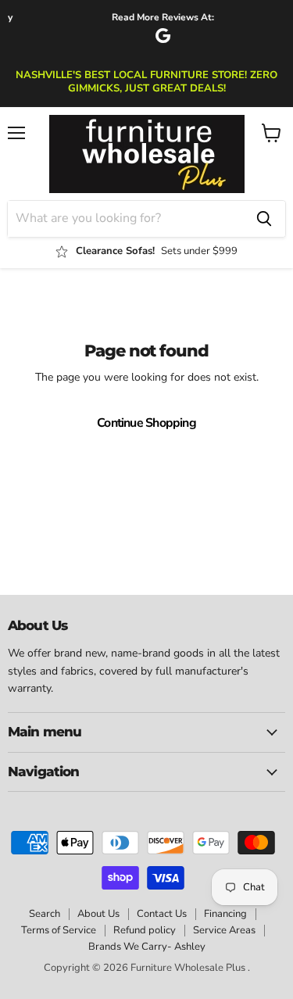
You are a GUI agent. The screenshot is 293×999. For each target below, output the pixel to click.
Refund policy (144, 930)
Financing (225, 914)
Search (44, 914)
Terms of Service (58, 930)
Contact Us (162, 914)
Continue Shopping (146, 422)
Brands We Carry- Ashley (146, 947)
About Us (98, 914)
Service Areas (224, 930)
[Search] (264, 219)
